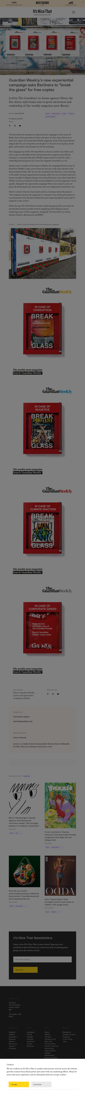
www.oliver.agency (21, 717)
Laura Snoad (19, 113)
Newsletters (49, 1055)
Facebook (30, 1041)
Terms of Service (51, 1046)
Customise (37, 1084)
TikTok (29, 1034)
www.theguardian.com (23, 721)
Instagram (30, 1032)
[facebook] (10, 126)
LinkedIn (30, 1037)
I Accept (14, 1084)
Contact (48, 1037)
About (47, 1032)
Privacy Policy (50, 1044)
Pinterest (30, 1046)
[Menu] (73, 12)
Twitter (30, 1044)
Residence (67, 1032)
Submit (47, 1034)
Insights (48, 1053)
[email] (20, 126)
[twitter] (15, 126)
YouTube (30, 1039)
